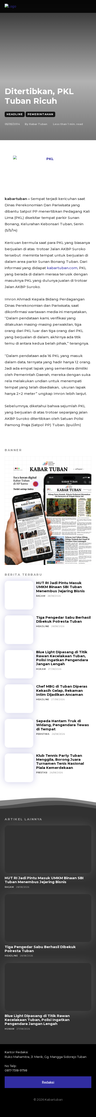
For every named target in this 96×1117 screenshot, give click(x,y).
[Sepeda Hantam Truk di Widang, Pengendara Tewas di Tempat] (19, 733)
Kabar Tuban (38, 124)
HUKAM (41, 669)
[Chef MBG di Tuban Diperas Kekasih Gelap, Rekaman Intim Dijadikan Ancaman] (19, 698)
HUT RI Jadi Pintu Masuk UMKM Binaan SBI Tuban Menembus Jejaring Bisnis (60, 587)
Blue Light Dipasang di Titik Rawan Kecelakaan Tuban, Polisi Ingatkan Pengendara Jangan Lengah (62, 658)
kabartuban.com (62, 268)
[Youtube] (64, 1109)
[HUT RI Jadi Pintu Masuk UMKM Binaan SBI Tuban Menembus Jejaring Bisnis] (19, 595)
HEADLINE (15, 114)
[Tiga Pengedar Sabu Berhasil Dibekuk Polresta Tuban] (19, 629)
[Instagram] (40, 1109)
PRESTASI (42, 772)
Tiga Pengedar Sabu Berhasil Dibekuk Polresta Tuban (63, 619)
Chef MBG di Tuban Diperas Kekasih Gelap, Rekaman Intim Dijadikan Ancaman (61, 690)
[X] (56, 1109)
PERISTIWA (43, 734)
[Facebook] (32, 1109)
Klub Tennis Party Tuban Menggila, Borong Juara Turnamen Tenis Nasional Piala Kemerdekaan (60, 761)
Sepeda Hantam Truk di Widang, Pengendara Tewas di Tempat (62, 725)
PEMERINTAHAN (40, 114)
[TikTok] (48, 1109)
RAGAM (40, 596)
